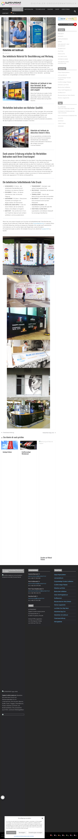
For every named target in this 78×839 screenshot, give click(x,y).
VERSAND (61, 126)
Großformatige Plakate (64, 82)
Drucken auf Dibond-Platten (46, 558)
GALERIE (50, 9)
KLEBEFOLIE (61, 48)
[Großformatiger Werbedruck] (28, 441)
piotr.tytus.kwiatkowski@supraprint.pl (39, 591)
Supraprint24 (45, 229)
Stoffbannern (62, 92)
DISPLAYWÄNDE (63, 39)
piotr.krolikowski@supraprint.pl (37, 583)
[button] (42, 818)
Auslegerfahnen (7, 452)
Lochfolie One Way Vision (61, 608)
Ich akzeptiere (11, 832)
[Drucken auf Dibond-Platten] (47, 441)
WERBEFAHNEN (63, 59)
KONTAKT (5, 13)
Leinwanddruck (62, 75)
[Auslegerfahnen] (9, 441)
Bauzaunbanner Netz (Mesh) (66, 95)
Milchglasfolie (58, 621)
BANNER (60, 36)
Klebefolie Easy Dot (48, 432)
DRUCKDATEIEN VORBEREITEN (67, 115)
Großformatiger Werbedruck (26, 453)
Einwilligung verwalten (3, 797)
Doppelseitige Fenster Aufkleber (63, 581)
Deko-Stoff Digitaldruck (65, 90)
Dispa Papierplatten (64, 72)
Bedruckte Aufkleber (64, 87)
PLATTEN (60, 51)
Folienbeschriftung (8, 432)
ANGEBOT (5, 9)
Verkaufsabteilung (38, 223)
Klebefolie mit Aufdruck (61, 615)
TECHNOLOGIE (40, 9)
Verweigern (22, 832)
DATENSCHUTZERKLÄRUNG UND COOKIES (24, 836)
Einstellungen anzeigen (35, 832)
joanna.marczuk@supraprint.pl (37, 576)
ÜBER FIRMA (66, 9)
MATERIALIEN (28, 9)
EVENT (60, 41)
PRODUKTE (16, 9)
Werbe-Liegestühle (63, 98)
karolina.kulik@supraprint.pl (36, 598)
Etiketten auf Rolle (63, 84)
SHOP (57, 9)
